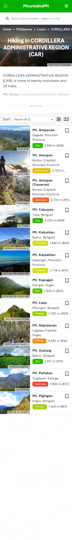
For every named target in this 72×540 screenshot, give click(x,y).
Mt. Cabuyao (42, 209)
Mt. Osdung (41, 350)
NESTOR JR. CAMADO (19, 412)
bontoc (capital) (44, 160)
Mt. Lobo (39, 303)
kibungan (39, 308)
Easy (37, 145)
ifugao (50, 285)
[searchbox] (36, 18)
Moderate (40, 243)
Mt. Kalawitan (43, 255)
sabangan (39, 260)
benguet (47, 215)
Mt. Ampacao (43, 130)
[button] (5, 6)
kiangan (38, 285)
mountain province (45, 165)
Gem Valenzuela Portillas (17, 319)
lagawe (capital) (44, 330)
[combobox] (36, 18)
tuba (35, 215)
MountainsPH (36, 6)
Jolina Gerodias (21, 174)
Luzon (41, 29)
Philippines (24, 29)
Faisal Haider (23, 203)
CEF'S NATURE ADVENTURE (16, 274)
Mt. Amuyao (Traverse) (42, 182)
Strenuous (40, 200)
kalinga (53, 378)
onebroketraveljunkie (19, 367)
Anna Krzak (23, 149)
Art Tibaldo (23, 226)
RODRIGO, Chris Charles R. (16, 248)
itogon (36, 401)
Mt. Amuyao (42, 155)
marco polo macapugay (59, 65)
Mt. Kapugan (42, 280)
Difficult (39, 340)
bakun (36, 237)
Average (39, 313)
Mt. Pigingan (42, 396)
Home (7, 29)
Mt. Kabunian (43, 232)
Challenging (41, 170)
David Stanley (22, 389)
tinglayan (39, 378)
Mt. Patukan (42, 373)
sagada (37, 135)
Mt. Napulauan (44, 325)
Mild (37, 290)
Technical (40, 384)
